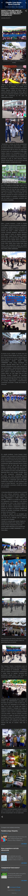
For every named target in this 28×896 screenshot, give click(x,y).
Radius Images (17, 890)
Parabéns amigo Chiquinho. (9, 831)
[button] (26, 11)
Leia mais (24, 843)
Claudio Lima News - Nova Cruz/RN (14, 3)
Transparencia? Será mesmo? (10, 867)
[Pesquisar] (26, 3)
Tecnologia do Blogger (15, 887)
